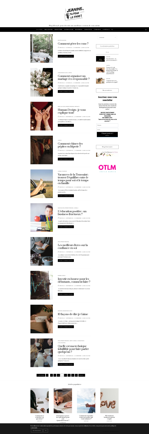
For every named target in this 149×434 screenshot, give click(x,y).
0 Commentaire (77, 47)
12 (65, 375)
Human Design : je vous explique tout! (72, 111)
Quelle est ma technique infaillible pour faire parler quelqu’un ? (73, 349)
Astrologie (68, 29)
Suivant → (81, 375)
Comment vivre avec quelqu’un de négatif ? (112, 81)
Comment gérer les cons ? (73, 44)
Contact (106, 29)
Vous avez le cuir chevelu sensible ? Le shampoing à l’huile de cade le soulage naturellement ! (112, 70)
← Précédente (41, 375)
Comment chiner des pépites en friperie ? (70, 145)
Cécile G (63, 47)
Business (78, 29)
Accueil (39, 29)
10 (58, 375)
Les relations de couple (63, 72)
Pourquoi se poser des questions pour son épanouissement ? (63, 418)
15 (76, 375)
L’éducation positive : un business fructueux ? (72, 213)
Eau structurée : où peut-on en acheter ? (111, 59)
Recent (107, 52)
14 (72, 375)
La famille (60, 171)
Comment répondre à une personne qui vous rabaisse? (86, 417)
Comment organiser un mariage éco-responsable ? (73, 77)
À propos (97, 29)
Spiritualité (77, 106)
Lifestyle (88, 29)
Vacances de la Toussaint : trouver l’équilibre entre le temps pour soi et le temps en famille (73, 179)
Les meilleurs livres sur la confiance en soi (73, 246)
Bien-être (58, 29)
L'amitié (70, 340)
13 (69, 375)
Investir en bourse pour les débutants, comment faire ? (74, 280)
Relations (49, 29)
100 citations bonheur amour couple (109, 417)
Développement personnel (68, 106)
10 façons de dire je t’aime (73, 314)
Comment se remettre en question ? (39, 417)
